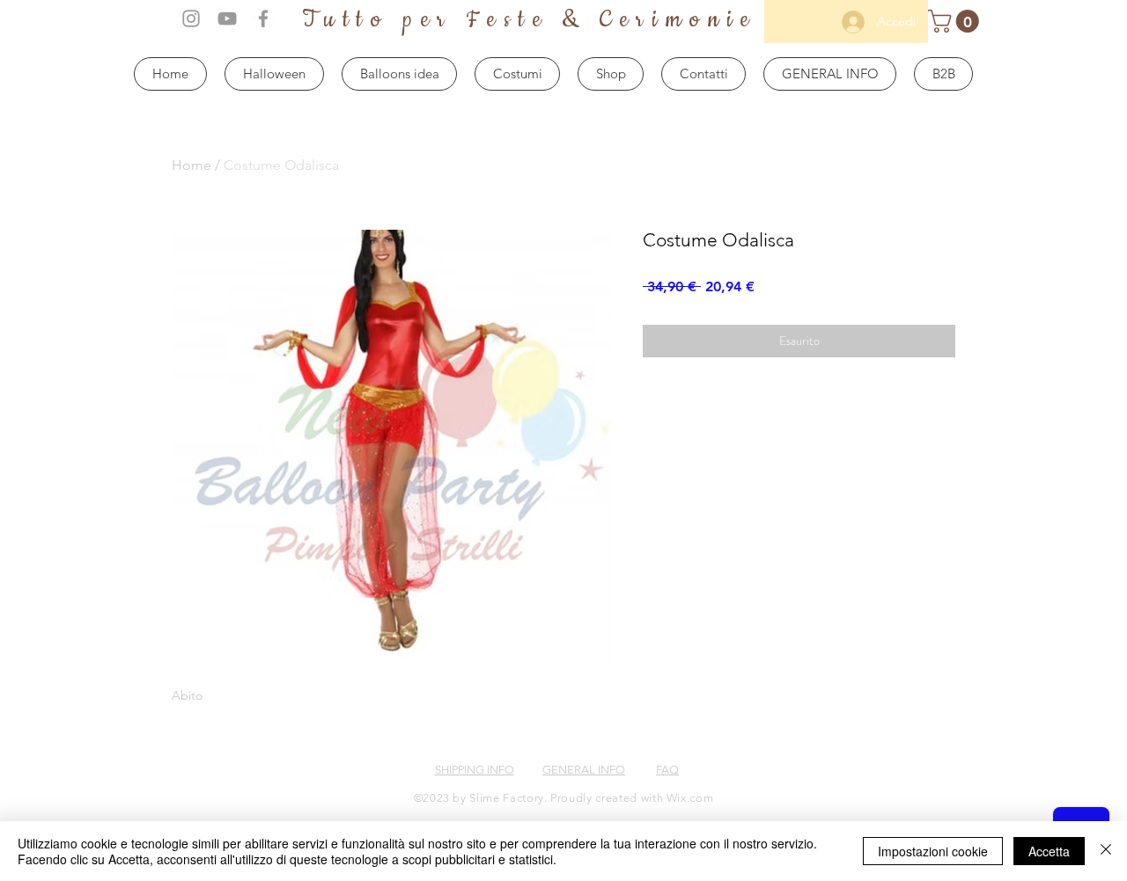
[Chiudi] (1105, 851)
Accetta (1049, 851)
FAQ (667, 769)
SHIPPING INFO (474, 769)
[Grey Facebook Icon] (263, 18)
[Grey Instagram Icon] (191, 18)
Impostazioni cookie (933, 851)
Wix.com (690, 797)
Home (191, 165)
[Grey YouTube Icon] (227, 18)
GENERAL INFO (583, 769)
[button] (956, 21)
